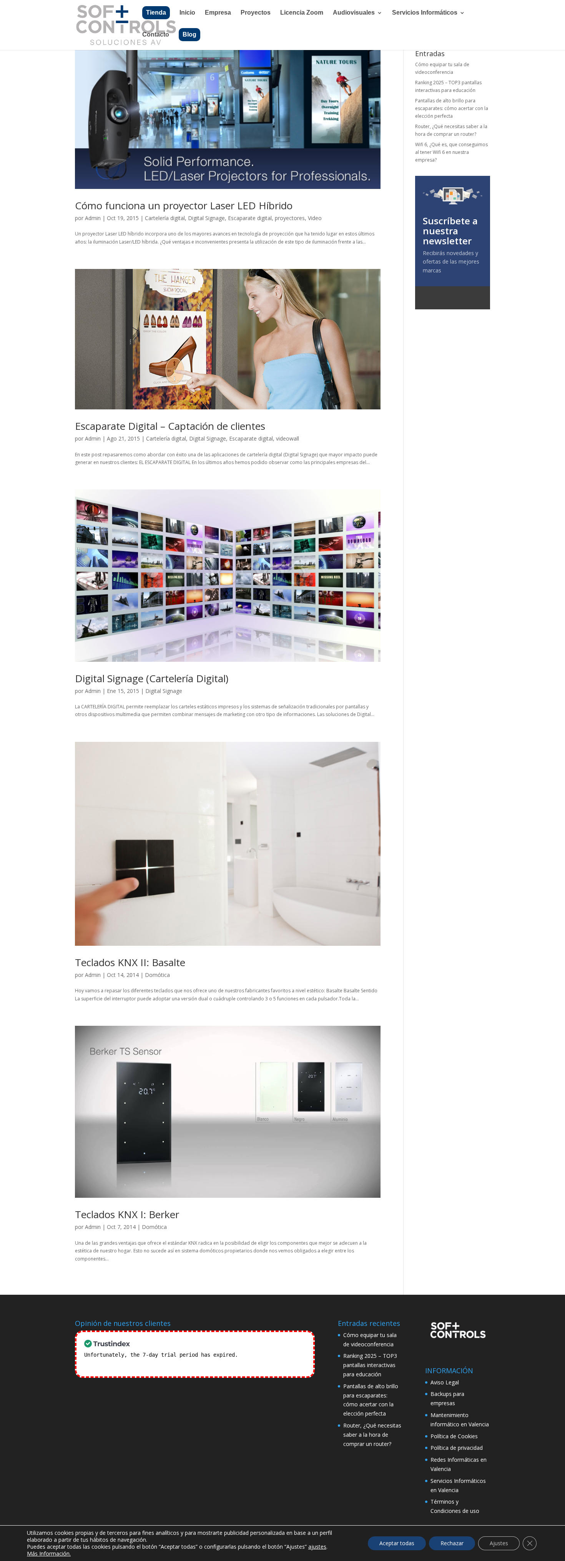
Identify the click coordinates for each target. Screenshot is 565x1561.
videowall (287, 438)
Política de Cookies (454, 1436)
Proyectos (256, 13)
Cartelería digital (165, 218)
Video (315, 218)
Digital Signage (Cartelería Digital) (151, 678)
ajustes (317, 1546)
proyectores (290, 218)
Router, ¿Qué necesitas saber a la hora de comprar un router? (372, 1434)
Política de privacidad (456, 1447)
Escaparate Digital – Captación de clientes (170, 426)
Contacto (155, 35)
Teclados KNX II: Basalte (130, 962)
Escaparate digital (250, 218)
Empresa (218, 13)
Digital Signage (206, 218)
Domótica (157, 974)
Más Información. (49, 1553)
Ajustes (499, 1543)
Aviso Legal (444, 1382)
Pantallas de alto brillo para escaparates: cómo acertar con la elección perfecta (451, 108)
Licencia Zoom (301, 13)
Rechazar (452, 1543)
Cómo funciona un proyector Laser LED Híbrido (183, 205)
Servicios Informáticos (424, 13)
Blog (189, 34)
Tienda (156, 12)
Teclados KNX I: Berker (127, 1214)
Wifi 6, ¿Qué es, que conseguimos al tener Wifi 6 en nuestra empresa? (451, 152)
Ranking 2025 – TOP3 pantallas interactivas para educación (370, 1365)
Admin (93, 218)
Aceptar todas (396, 1543)
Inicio (187, 13)
